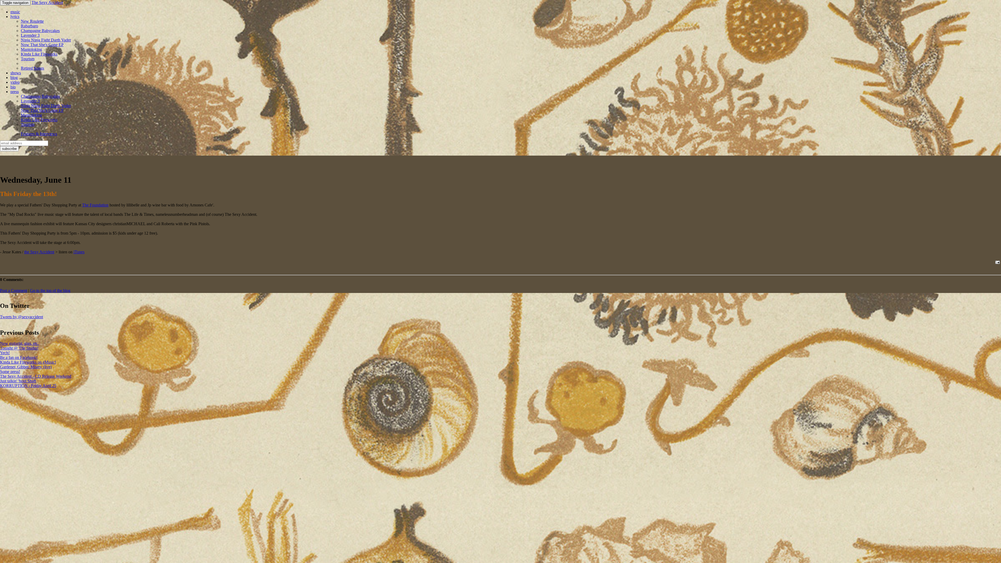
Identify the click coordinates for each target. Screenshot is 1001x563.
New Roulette (32, 21)
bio (13, 87)
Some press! (10, 371)
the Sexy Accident (39, 252)
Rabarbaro (29, 26)
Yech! (5, 353)
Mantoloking (31, 49)
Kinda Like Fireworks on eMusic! (28, 362)
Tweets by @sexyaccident (21, 317)
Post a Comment (13, 290)
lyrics (14, 16)
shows (15, 73)
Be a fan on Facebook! (19, 357)
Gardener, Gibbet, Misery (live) (26, 367)
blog (14, 77)
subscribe (9, 149)
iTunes (79, 252)
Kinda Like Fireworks (39, 54)
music (15, 12)
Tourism (27, 59)
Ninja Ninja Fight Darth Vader (46, 40)
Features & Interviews (39, 134)
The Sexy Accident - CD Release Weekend (35, 376)
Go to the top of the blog (50, 290)
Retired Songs (32, 68)
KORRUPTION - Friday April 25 (28, 385)
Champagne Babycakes (40, 30)
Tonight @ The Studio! (19, 348)
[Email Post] (996, 262)
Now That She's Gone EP (42, 44)
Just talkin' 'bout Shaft (18, 381)
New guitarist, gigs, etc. (19, 343)
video (15, 82)
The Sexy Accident (47, 2)
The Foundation (95, 205)
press (14, 91)
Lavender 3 (30, 35)
